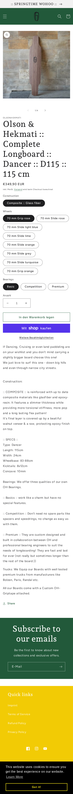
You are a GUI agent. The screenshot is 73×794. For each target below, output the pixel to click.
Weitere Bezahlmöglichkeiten (36, 337)
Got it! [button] (36, 787)
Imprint (12, 705)
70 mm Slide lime (19, 236)
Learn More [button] (14, 777)
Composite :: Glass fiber (24, 203)
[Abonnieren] (60, 666)
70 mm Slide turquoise (23, 262)
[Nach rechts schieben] (45, 110)
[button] (5, 16)
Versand (18, 189)
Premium (58, 286)
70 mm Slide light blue (22, 227)
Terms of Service (19, 714)
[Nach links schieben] (28, 110)
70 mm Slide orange (21, 244)
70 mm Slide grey (19, 253)
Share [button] (11, 603)
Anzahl (7, 295)
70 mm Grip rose (18, 218)
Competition (33, 286)
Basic (11, 286)
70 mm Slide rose (52, 218)
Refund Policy (17, 723)
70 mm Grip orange (20, 271)
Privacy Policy (17, 732)
